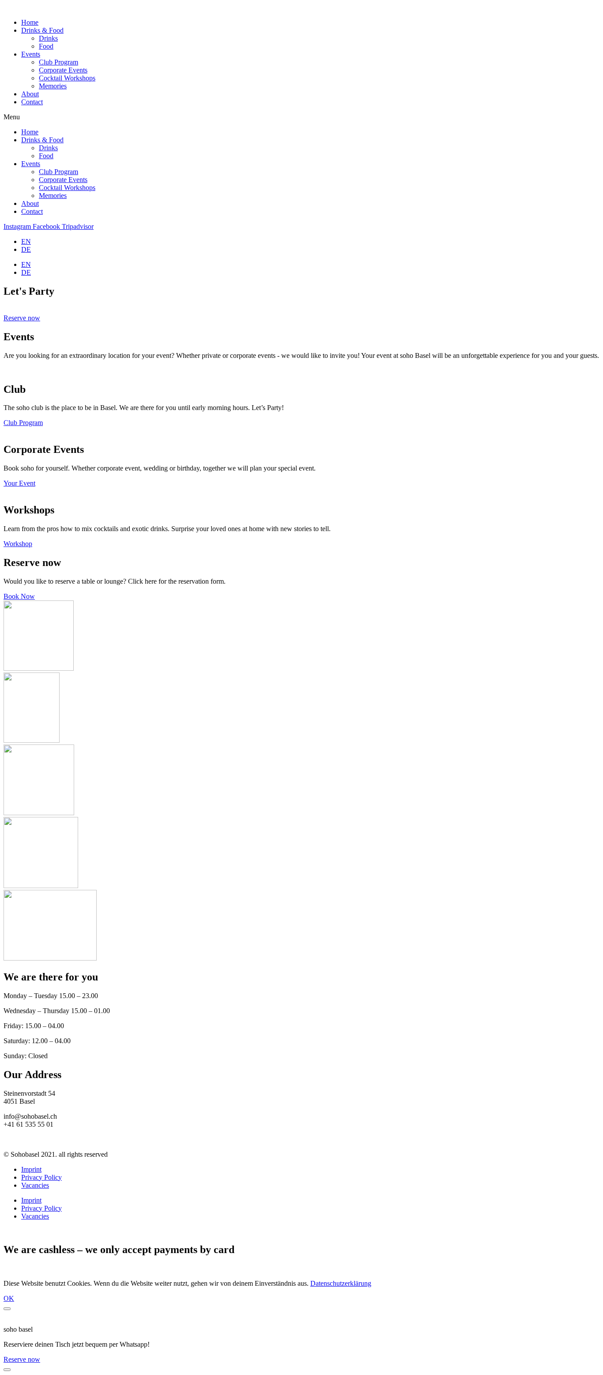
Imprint (31, 1169)
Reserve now (22, 1359)
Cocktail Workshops (67, 78)
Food (46, 46)
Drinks (48, 38)
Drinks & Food (42, 30)
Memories (53, 86)
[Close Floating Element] (7, 1308)
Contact (32, 102)
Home (29, 22)
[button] (301, 117)
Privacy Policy (41, 1177)
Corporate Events (63, 70)
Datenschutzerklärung (340, 1283)
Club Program (58, 62)
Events (30, 54)
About (30, 94)
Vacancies (35, 1185)
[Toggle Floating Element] (7, 1369)
